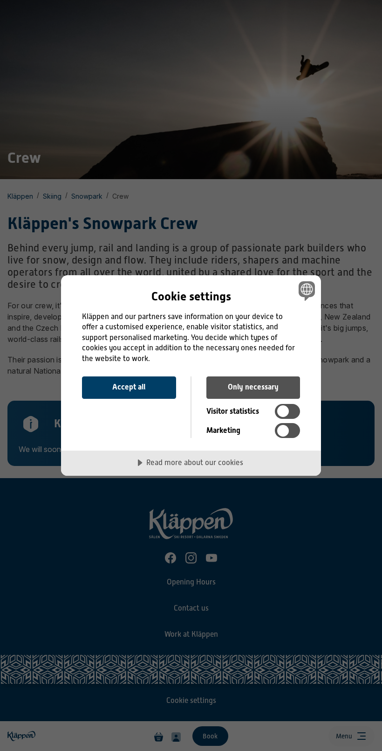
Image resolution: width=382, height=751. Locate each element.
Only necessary (253, 386)
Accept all (128, 386)
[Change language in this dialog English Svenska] (305, 291)
